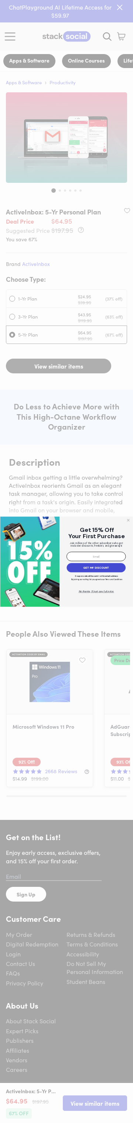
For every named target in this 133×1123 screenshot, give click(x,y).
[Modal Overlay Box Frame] (66, 561)
